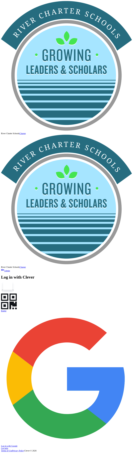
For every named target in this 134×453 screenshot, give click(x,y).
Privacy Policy (18, 451)
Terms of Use (6, 451)
